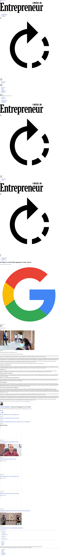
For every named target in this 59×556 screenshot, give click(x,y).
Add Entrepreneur (2, 324)
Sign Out (3, 98)
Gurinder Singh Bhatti (4, 264)
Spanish (3, 550)
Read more (30, 408)
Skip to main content (3, 0)
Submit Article (4, 82)
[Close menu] (0, 256)
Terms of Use (3, 531)
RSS (2, 545)
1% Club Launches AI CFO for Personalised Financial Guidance (11, 527)
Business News (4, 16)
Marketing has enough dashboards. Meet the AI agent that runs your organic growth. (15, 421)
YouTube (3, 543)
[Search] (0, 18)
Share (1, 325)
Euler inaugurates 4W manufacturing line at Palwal (9, 441)
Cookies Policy (4, 533)
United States (3, 87)
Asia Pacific (3, 90)
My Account (3, 81)
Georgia (3, 88)
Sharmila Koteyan (3, 512)
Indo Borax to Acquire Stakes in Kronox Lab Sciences (9, 418)
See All (1, 412)
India (2, 89)
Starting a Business (4, 14)
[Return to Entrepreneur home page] (21, 12)
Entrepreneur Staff (3, 443)
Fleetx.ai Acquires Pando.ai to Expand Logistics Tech (9, 414)
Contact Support (4, 536)
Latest (1, 410)
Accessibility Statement (5, 534)
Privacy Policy (4, 532)
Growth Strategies (4, 258)
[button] (29, 182)
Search (1, 94)
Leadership (3, 15)
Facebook (3, 541)
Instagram (3, 544)
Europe (3, 92)
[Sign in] (0, 255)
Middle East (3, 91)
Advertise (3, 538)
